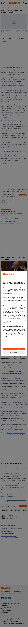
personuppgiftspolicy (7, 322)
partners (6, 293)
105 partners (15, 338)
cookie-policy (19, 321)
